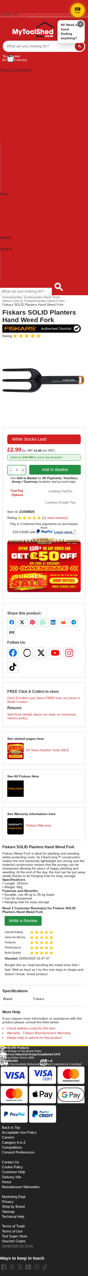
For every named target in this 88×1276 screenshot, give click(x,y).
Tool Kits (6, 175)
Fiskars (38, 999)
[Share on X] (22, 622)
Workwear (7, 190)
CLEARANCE (10, 212)
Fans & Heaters (11, 111)
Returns (5, 6)
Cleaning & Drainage (15, 89)
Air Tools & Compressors (18, 78)
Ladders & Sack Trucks (17, 130)
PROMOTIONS (11, 209)
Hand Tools (8, 123)
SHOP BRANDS (11, 201)
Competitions (12, 1147)
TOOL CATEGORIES (15, 66)
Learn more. (63, 532)
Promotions (8, 268)
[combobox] (39, 46)
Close (4, 194)
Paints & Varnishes (14, 149)
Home (4, 1)
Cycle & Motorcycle (14, 93)
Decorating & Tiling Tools (18, 96)
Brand (7, 999)
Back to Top (11, 1127)
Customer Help (11, 279)
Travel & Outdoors (13, 179)
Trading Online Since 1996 (30, 1056)
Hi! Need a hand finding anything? (69, 31)
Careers (8, 1137)
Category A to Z (11, 197)
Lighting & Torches (13, 134)
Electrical (6, 104)
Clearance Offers (13, 271)
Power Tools (9, 160)
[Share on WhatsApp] (42, 622)
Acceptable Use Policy (19, 1132)
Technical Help (13, 1216)
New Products (10, 264)
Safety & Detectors (14, 164)
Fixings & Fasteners (15, 115)
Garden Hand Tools (45, 297)
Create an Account (11, 9)
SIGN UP (6, 216)
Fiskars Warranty (38, 825)
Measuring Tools (12, 145)
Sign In (4, 11)
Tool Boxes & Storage (16, 171)
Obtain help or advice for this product (34, 1037)
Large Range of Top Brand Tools (20, 1049)
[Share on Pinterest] (32, 622)
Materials (7, 141)
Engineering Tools (13, 108)
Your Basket (11, 56)
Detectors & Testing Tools (19, 100)
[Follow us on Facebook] (13, 653)
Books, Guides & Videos (18, 85)
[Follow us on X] (41, 653)
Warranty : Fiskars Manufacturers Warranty (39, 1033)
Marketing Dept (13, 1197)
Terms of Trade (13, 1226)
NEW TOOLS (10, 205)
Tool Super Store (14, 1236)
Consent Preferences (18, 1152)
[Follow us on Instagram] (69, 653)
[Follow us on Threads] (27, 653)
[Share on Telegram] (73, 622)
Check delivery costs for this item (31, 1028)
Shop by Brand (11, 260)
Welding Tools (10, 182)
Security (6, 167)
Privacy (8, 1202)
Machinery (7, 138)
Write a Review (23, 920)
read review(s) (57, 518)
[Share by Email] (11, 633)
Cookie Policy (12, 1167)
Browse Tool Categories (17, 257)
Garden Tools (10, 119)
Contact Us (8, 275)
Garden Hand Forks (50, 301)
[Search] (79, 46)
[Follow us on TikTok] (13, 667)
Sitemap (8, 1212)
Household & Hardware (17, 126)
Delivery (5, 4)
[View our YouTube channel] (55, 653)
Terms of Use (12, 1231)
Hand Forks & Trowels (18, 301)
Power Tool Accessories (17, 156)
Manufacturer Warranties (21, 1187)
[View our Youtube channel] (28, 1267)
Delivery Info (11, 1177)
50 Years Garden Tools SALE (47, 750)
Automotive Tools (12, 81)
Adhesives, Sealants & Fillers (21, 74)
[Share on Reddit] (63, 622)
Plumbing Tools (11, 153)
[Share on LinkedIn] (53, 622)
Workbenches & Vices (16, 186)
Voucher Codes (14, 1241)
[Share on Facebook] (11, 622)
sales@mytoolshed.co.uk (14, 16)
